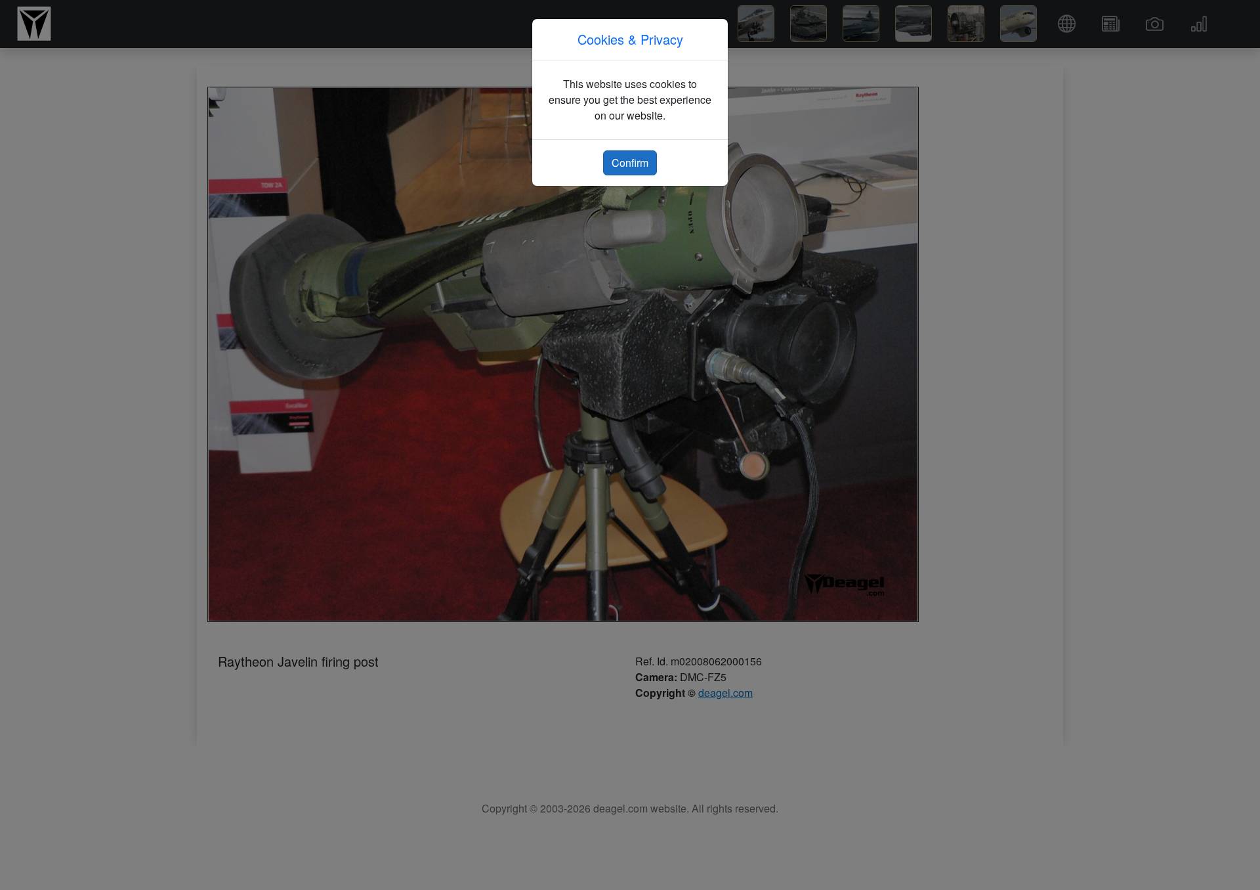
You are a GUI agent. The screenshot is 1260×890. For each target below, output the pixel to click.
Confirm (630, 162)
